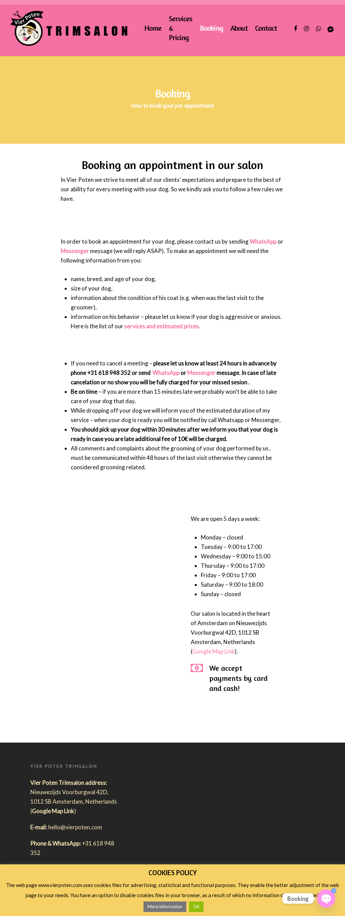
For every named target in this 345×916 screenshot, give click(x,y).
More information (165, 906)
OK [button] (196, 906)
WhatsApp (263, 241)
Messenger (75, 250)
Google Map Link (213, 651)
